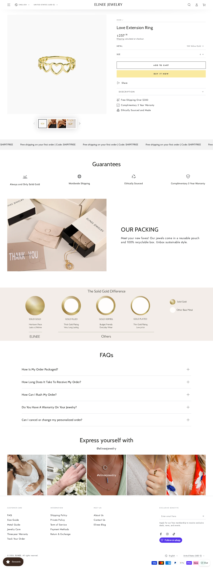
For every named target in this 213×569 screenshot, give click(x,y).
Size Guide (13, 520)
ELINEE (18, 555)
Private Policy (57, 520)
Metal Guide (13, 524)
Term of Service (58, 524)
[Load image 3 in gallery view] (61, 123)
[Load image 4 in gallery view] (71, 123)
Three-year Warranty (17, 534)
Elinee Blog (100, 524)
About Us (98, 515)
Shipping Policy (58, 515)
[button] (189, 5)
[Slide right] (80, 124)
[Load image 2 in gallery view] (52, 123)
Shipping (120, 39)
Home (119, 20)
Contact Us (99, 520)
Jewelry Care (13, 529)
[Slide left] (34, 124)
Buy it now (161, 74)
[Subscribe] (204, 516)
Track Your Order (16, 538)
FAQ (9, 515)
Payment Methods (59, 529)
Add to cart (161, 65)
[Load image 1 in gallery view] (42, 123)
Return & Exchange (60, 534)
